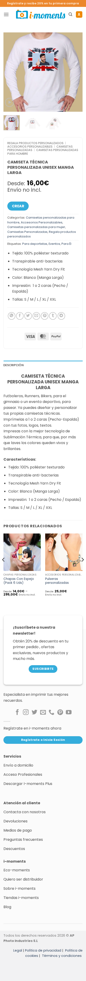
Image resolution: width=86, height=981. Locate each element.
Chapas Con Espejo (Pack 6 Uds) (18, 581)
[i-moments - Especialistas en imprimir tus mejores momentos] (40, 14)
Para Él (66, 244)
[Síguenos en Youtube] (69, 712)
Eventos (54, 244)
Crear (18, 206)
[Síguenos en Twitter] (34, 712)
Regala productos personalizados (35, 143)
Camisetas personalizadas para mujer (36, 227)
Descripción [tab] (13, 365)
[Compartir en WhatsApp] (11, 316)
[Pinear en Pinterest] (44, 316)
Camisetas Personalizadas (27, 232)
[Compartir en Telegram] (61, 316)
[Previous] (11, 72)
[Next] (75, 72)
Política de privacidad (43, 950)
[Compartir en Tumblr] (53, 316)
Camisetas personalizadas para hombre (42, 151)
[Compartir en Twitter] (28, 316)
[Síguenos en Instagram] (26, 712)
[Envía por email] (36, 316)
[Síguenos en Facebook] (17, 712)
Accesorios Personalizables (30, 146)
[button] (6, 14)
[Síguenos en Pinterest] (60, 712)
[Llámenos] (51, 712)
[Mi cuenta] (79, 14)
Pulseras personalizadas (57, 581)
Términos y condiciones (62, 955)
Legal (17, 950)
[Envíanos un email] (43, 712)
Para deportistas (34, 244)
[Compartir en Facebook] (20, 316)
